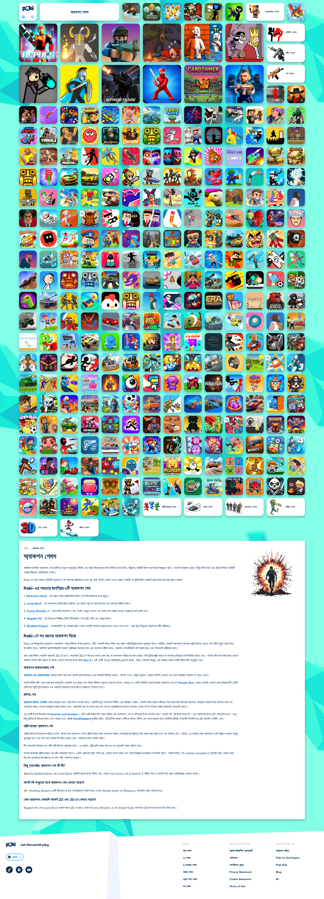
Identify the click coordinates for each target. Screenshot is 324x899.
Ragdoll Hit (34, 618)
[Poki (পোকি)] (28, 8)
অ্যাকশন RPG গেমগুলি (35, 702)
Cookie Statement (240, 879)
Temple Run (186, 682)
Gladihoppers (82, 718)
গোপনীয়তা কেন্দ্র (237, 865)
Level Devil (34, 603)
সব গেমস (187, 886)
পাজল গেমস (188, 872)
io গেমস (186, 858)
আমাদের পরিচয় (282, 850)
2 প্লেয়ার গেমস (190, 865)
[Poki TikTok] (9, 869)
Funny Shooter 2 (38, 611)
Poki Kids (281, 865)
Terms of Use (237, 886)
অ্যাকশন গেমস (38, 548)
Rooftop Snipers (37, 626)
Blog (278, 872)
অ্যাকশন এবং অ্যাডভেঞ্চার (36, 675)
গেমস (26, 548)
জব (277, 879)
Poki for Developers (288, 858)
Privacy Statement (241, 872)
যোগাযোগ (234, 858)
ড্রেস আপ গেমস (190, 879)
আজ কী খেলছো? (32, 17)
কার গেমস (187, 850)
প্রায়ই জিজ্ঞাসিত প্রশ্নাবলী (241, 850)
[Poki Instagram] (19, 869)
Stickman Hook (36, 596)
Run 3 (87, 660)
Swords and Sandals (64, 714)
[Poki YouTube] (29, 869)
